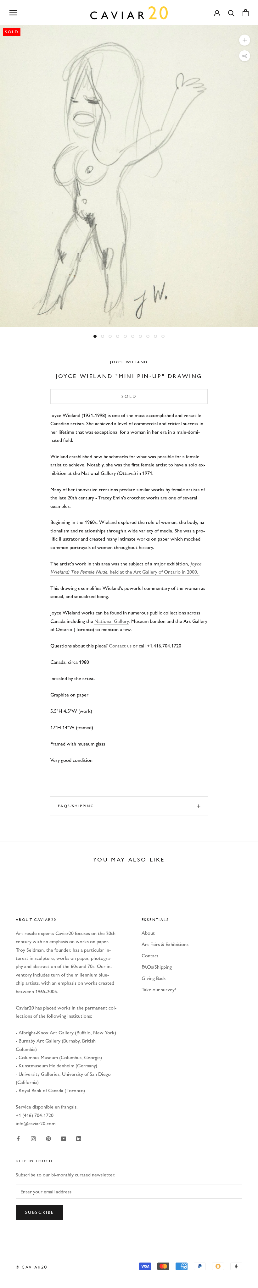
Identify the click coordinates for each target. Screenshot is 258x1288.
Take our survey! (159, 990)
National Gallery (111, 621)
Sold (128, 396)
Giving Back (154, 978)
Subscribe (39, 1212)
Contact (150, 956)
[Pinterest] (48, 1138)
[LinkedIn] (78, 1138)
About (148, 933)
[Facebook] (18, 1138)
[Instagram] (33, 1138)
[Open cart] (246, 12)
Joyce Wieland (129, 362)
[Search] (231, 12)
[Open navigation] (13, 12)
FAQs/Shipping (76, 805)
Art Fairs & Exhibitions (165, 944)
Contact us (120, 646)
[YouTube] (63, 1138)
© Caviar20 (32, 1266)
